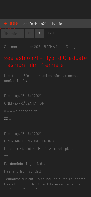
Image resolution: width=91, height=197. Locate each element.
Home (11, 24)
